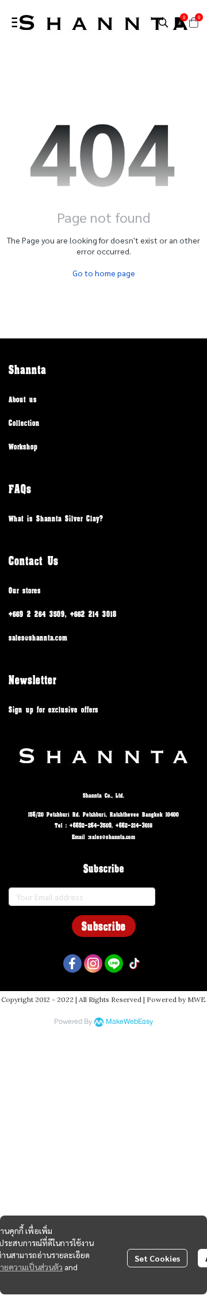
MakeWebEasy (129, 1022)
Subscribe (104, 926)
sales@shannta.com (38, 637)
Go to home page (103, 273)
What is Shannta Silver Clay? (56, 518)
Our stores (25, 590)
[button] (163, 22)
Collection (24, 423)
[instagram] (93, 963)
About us (23, 399)
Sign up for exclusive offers (53, 709)
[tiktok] (134, 963)
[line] (114, 963)
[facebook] (72, 963)
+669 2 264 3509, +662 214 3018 (63, 614)
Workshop (23, 446)
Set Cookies (157, 1258)
